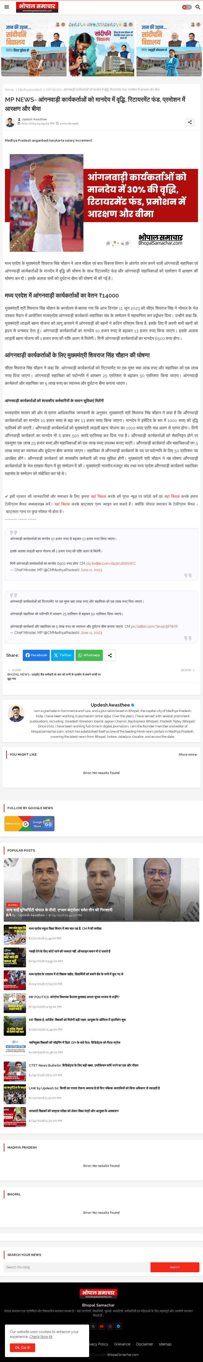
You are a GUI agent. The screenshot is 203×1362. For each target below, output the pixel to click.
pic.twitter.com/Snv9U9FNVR (154, 626)
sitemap (165, 1344)
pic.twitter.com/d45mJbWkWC (111, 563)
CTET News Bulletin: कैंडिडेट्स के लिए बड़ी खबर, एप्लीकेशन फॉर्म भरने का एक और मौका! (84, 1065)
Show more (188, 754)
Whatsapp (91, 655)
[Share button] (110, 655)
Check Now (38, 1337)
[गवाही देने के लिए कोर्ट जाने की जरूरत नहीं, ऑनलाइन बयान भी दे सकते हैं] (15, 957)
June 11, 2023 (91, 570)
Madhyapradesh (30, 89)
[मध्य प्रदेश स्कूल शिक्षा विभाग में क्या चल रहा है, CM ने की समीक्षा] (15, 935)
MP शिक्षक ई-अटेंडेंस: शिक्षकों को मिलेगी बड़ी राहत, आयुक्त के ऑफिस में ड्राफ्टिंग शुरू (77, 1020)
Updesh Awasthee (110, 705)
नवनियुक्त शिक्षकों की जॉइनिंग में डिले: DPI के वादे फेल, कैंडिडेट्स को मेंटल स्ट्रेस (74, 1042)
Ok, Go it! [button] (22, 1348)
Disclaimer (144, 1344)
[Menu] (6, 7)
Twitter (65, 655)
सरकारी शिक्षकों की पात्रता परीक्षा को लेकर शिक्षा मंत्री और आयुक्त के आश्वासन (73, 1111)
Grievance (122, 1344)
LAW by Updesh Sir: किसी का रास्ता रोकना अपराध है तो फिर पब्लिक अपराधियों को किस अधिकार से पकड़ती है (94, 1088)
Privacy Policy (97, 1344)
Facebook (39, 655)
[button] (187, 7)
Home (9, 89)
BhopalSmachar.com (123, 1355)
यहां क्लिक (98, 496)
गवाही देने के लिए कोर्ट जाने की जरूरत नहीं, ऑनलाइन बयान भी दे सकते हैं (69, 951)
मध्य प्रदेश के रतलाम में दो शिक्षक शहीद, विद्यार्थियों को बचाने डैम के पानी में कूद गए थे (76, 974)
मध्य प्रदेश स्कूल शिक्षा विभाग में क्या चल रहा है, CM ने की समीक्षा (65, 928)
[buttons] (93, 1326)
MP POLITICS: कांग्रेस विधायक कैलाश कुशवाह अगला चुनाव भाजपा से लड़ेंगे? (74, 997)
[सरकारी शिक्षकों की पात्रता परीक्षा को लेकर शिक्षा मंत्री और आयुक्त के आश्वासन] (15, 1117)
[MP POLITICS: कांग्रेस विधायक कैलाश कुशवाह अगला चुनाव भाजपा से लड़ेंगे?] (15, 1003)
